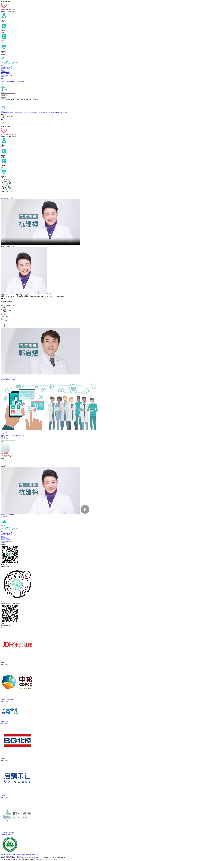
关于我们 (3, 76)
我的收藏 (18, 81)
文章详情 (11, 198)
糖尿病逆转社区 (5, 72)
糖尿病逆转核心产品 (6, 68)
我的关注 (8, 81)
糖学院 (2, 70)
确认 (2, 119)
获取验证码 (4, 96)
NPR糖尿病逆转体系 (6, 67)
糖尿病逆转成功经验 (6, 75)
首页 (2, 65)
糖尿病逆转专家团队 (6, 73)
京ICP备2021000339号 (16, 856)
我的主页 (3, 81)
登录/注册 (3, 111)
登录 (2, 78)
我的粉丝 (13, 81)
